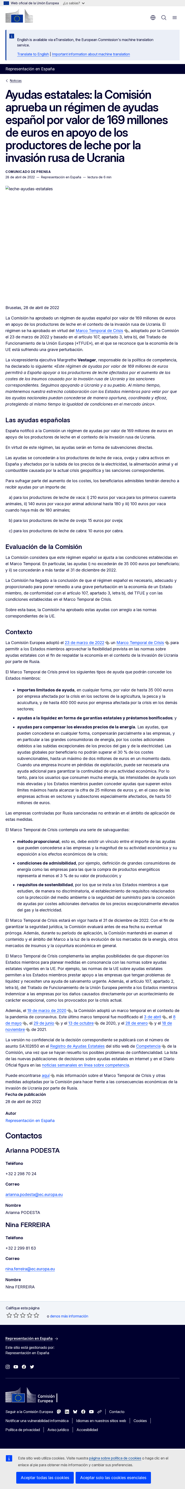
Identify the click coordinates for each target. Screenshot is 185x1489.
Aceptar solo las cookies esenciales (113, 1477)
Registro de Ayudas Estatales (77, 1046)
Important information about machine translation (91, 54)
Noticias (16, 81)
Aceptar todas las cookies (45, 1477)
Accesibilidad (87, 1429)
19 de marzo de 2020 (46, 1010)
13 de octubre (81, 1023)
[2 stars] (12, 1315)
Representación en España (30, 1120)
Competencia (148, 1046)
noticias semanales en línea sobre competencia (85, 1065)
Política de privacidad (22, 1429)
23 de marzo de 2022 (84, 642)
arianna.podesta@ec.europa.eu (34, 1194)
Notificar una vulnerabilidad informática (37, 1420)
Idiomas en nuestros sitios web (101, 1420)
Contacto (117, 1411)
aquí (46, 1075)
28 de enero (136, 1023)
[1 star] (9, 1315)
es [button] (153, 18)
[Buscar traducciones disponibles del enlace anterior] (126, 331)
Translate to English (33, 54)
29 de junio (44, 1023)
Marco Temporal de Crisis (99, 330)
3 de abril (152, 1016)
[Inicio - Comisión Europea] (19, 16)
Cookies (140, 1420)
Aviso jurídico (58, 1429)
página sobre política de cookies (115, 1458)
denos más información (69, 1316)
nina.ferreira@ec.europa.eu (30, 1268)
